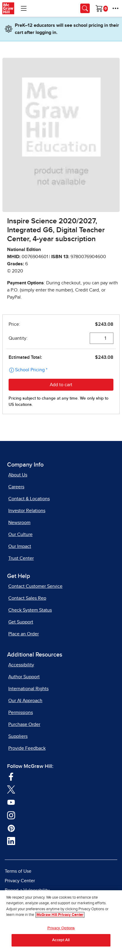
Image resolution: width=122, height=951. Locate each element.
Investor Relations (26, 510)
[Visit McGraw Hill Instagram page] (11, 815)
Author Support (24, 676)
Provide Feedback (27, 748)
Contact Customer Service (35, 586)
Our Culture (20, 534)
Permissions (20, 712)
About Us (17, 475)
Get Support (20, 622)
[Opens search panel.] (85, 8)
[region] (61, 920)
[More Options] (115, 8)
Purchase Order (24, 724)
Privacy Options (61, 928)
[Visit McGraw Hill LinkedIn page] (11, 840)
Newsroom (19, 522)
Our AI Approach (25, 700)
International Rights (28, 688)
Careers (16, 486)
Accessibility (21, 664)
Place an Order (23, 634)
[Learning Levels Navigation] (23, 8)
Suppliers (18, 736)
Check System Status (30, 610)
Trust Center (21, 558)
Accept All (61, 940)
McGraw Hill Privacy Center (60, 915)
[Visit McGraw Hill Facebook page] (11, 776)
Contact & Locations (29, 498)
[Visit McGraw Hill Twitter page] (11, 789)
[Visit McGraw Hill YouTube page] (11, 802)
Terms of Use (18, 871)
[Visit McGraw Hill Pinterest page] (11, 828)
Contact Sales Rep (27, 598)
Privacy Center (20, 880)
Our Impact (19, 546)
